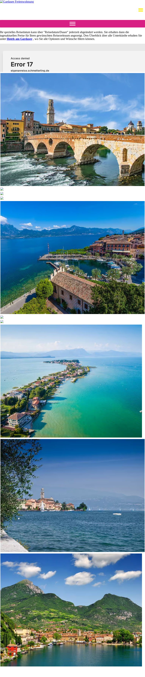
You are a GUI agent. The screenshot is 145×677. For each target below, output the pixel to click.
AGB (51, 672)
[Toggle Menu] (72, 23)
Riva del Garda (15, 671)
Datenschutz (64, 672)
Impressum (79, 672)
